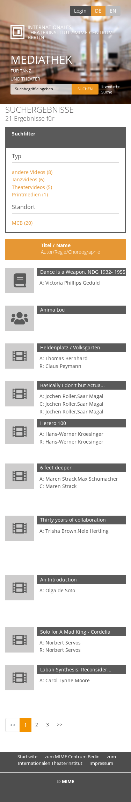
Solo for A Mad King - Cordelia (75, 631)
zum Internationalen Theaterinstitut (67, 759)
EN (113, 10)
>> (60, 724)
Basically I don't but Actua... (72, 385)
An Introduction (58, 579)
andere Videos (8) (32, 172)
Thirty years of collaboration (73, 519)
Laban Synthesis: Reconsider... (75, 669)
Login (80, 10)
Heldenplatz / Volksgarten (70, 347)
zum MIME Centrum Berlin (72, 756)
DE (98, 10)
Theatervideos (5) (32, 187)
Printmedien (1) (30, 194)
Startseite (27, 756)
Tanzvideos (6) (28, 179)
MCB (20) (22, 222)
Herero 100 (53, 423)
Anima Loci (53, 309)
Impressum (101, 763)
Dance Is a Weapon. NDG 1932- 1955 (82, 272)
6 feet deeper (56, 467)
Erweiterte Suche (110, 89)
